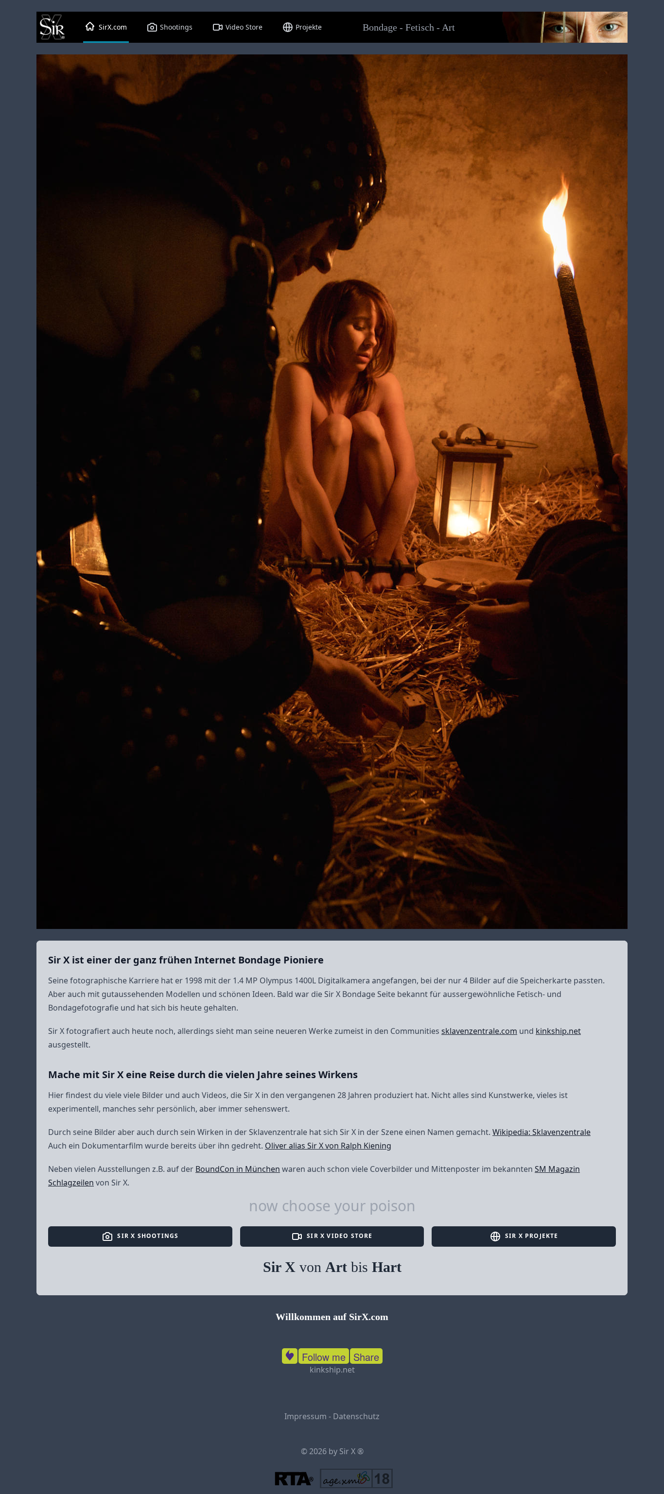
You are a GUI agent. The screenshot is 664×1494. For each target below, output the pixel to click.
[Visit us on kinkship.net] (289, 1354)
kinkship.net (558, 1031)
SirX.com (112, 27)
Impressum (305, 1416)
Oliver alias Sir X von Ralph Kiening (328, 1145)
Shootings (175, 27)
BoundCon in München (237, 1169)
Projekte (308, 27)
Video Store (243, 27)
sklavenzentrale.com (479, 1031)
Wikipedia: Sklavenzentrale (541, 1132)
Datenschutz (356, 1416)
